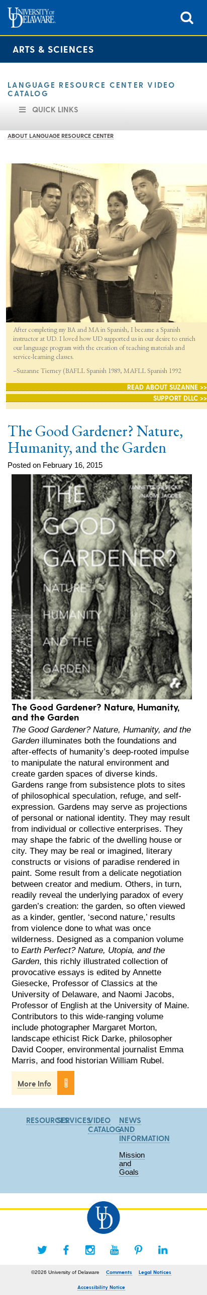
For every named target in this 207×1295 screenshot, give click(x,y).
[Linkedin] (163, 1250)
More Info (34, 1083)
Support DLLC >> (180, 398)
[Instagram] (90, 1250)
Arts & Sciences (53, 49)
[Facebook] (66, 1250)
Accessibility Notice (101, 1287)
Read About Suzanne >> (167, 387)
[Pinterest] (139, 1250)
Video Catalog (104, 1125)
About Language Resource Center (61, 135)
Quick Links (55, 109)
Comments (119, 1272)
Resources (47, 1120)
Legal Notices (155, 1272)
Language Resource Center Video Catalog (92, 89)
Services (74, 1120)
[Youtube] (115, 1250)
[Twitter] (42, 1250)
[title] (186, 17)
